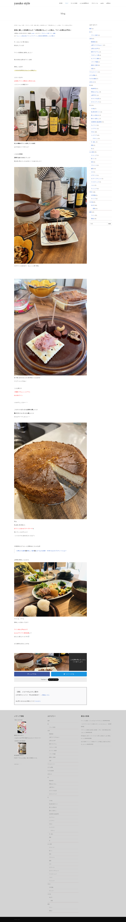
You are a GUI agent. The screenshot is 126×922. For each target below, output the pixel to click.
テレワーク (94, 125)
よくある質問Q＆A (84, 3)
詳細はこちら (46, 695)
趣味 (54, 33)
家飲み (93, 218)
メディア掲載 (94, 62)
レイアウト (94, 128)
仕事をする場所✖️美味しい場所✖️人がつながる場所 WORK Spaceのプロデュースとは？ (42, 550)
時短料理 (93, 88)
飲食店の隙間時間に (43, 36)
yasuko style (22, 3)
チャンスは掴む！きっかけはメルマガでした (91, 720)
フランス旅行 (94, 35)
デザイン (95, 138)
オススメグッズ (95, 102)
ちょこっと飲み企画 (22, 36)
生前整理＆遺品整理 (96, 122)
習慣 (94, 208)
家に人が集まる (95, 115)
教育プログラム (95, 52)
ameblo (102, 3)
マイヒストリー (93, 72)
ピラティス (94, 175)
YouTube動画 (92, 78)
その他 (93, 108)
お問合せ (108, 3)
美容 (92, 162)
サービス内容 (74, 3)
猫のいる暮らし (95, 118)
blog (20, 25)
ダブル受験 (92, 75)
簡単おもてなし (95, 92)
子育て (91, 192)
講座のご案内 (94, 65)
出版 (92, 68)
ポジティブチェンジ (96, 178)
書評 (90, 28)
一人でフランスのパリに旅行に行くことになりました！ (94, 724)
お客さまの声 (94, 48)
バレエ (93, 185)
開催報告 (93, 42)
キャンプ (93, 198)
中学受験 (93, 195)
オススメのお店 (95, 98)
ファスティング (95, 182)
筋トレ (93, 158)
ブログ (66, 3)
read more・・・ (18, 764)
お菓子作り (94, 95)
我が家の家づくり (95, 112)
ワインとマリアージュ (32, 36)
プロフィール (95, 3)
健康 (92, 168)
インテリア (94, 135)
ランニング (94, 188)
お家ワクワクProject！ (97, 45)
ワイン (51, 33)
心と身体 (91, 152)
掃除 (92, 145)
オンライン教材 (95, 58)
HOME (60, 3)
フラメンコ (94, 165)
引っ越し (93, 142)
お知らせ (91, 82)
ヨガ (92, 172)
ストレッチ (94, 155)
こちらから (37, 701)
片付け (93, 132)
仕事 (23, 25)
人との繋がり (52, 36)
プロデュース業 (29, 25)
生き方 (93, 205)
